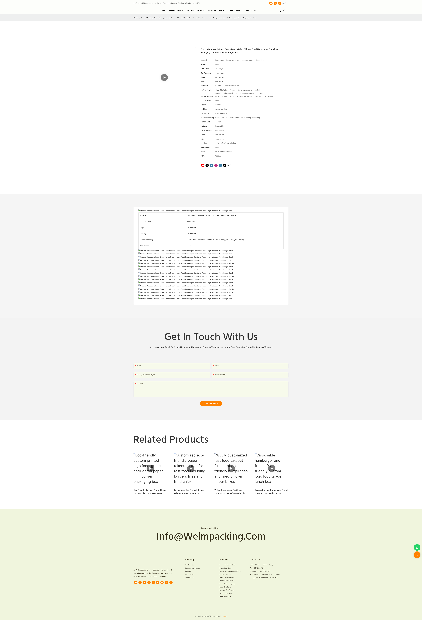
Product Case (146, 18)
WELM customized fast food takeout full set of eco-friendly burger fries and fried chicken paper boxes (229, 492)
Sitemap (224, 616)
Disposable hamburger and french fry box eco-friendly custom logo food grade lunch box (271, 492)
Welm (136, 18)
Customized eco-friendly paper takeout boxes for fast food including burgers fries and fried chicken (190, 492)
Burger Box (158, 18)
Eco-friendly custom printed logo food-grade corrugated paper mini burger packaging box (150, 492)
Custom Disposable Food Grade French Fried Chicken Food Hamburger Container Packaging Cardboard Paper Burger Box (210, 18)
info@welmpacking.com (211, 537)
